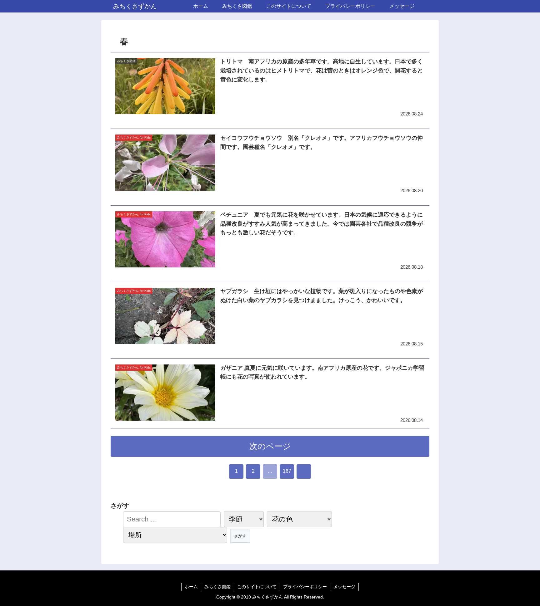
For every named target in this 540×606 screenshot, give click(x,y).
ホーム (191, 586)
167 (287, 471)
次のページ (270, 446)
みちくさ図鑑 (217, 586)
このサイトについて (257, 586)
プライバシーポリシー (305, 586)
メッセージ (344, 586)
